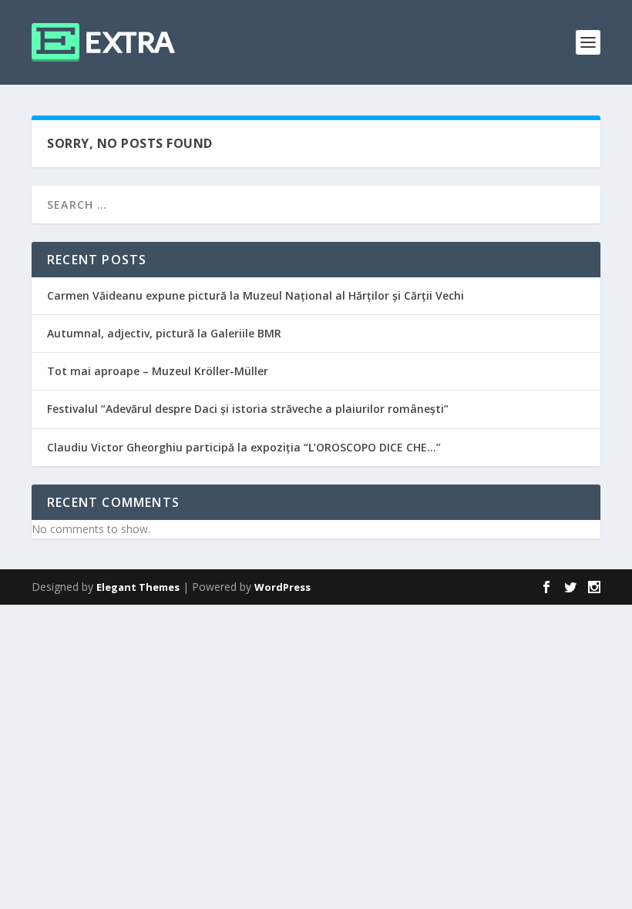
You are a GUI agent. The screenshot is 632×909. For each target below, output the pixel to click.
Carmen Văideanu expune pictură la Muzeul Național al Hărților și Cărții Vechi (255, 295)
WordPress (282, 587)
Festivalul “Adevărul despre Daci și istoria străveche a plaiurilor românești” (248, 408)
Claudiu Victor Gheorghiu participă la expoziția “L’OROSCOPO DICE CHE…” (244, 447)
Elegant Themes (138, 587)
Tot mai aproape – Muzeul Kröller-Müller (157, 371)
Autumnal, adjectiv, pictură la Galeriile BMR (164, 333)
